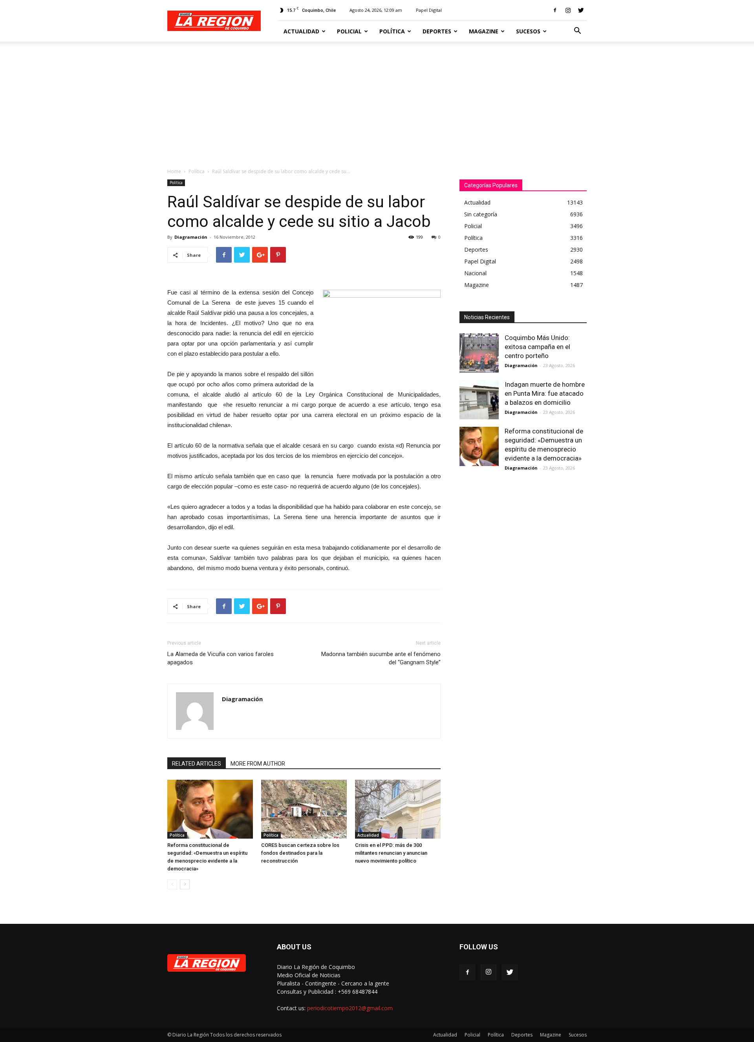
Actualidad (301, 31)
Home (174, 171)
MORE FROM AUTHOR (258, 763)
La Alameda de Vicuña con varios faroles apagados (220, 658)
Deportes (437, 31)
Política (392, 31)
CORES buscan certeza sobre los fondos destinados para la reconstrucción (300, 853)
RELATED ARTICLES (196, 763)
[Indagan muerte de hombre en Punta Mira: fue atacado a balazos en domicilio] (479, 399)
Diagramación (190, 237)
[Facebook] (555, 10)
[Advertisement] (377, 100)
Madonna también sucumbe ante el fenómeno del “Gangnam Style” (381, 658)
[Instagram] (568, 10)
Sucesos (528, 31)
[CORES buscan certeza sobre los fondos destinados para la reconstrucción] (304, 809)
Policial (349, 31)
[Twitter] (581, 10)
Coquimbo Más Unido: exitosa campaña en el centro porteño (537, 347)
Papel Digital (429, 10)
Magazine (483, 31)
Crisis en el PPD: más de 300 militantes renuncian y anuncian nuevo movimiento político (391, 853)
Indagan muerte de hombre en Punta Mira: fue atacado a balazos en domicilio (545, 393)
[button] (577, 31)
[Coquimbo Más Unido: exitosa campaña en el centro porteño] (479, 353)
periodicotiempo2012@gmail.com (350, 1008)
